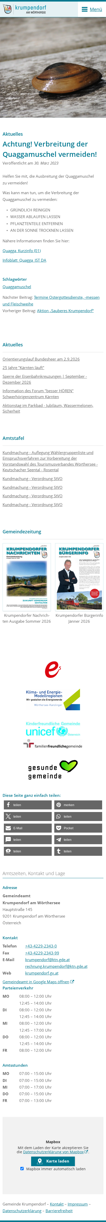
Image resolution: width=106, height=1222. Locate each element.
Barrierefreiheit (59, 1210)
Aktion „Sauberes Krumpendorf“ (65, 310)
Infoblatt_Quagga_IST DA (24, 260)
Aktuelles (13, 344)
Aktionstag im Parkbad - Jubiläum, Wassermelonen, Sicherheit (48, 408)
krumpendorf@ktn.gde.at (47, 959)
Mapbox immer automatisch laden (55, 1169)
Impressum (78, 1204)
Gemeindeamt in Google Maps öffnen (38, 981)
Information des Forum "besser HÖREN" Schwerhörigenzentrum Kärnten (38, 393)
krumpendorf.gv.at (41, 973)
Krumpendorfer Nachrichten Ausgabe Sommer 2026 (27, 618)
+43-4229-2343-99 (42, 952)
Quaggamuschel (17, 286)
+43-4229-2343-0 (41, 945)
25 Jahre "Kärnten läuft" (23, 367)
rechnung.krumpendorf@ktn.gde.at (56, 966)
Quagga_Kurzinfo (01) (22, 250)
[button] (28, 804)
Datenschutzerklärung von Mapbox (55, 1152)
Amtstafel (13, 438)
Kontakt (57, 1204)
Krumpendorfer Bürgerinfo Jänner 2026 (79, 618)
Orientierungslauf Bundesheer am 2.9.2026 (41, 359)
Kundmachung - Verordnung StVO (33, 478)
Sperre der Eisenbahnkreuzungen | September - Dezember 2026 (45, 379)
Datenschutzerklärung (22, 1210)
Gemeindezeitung (22, 531)
